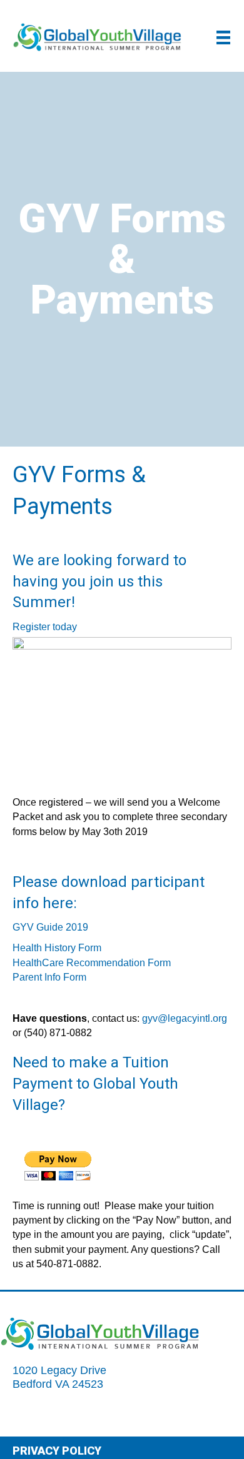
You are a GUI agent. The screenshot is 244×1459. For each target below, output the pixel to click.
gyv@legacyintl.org (184, 1018)
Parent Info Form (49, 977)
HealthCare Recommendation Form (92, 962)
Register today (45, 626)
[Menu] (223, 37)
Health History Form (57, 947)
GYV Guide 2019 (50, 927)
